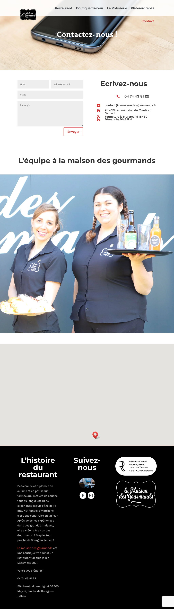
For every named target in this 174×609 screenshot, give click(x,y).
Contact (148, 21)
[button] (96, 435)
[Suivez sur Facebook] (83, 495)
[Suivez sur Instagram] (91, 495)
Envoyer (73, 132)
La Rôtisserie (117, 8)
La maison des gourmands (35, 548)
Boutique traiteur (89, 8)
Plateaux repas (142, 8)
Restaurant (63, 8)
